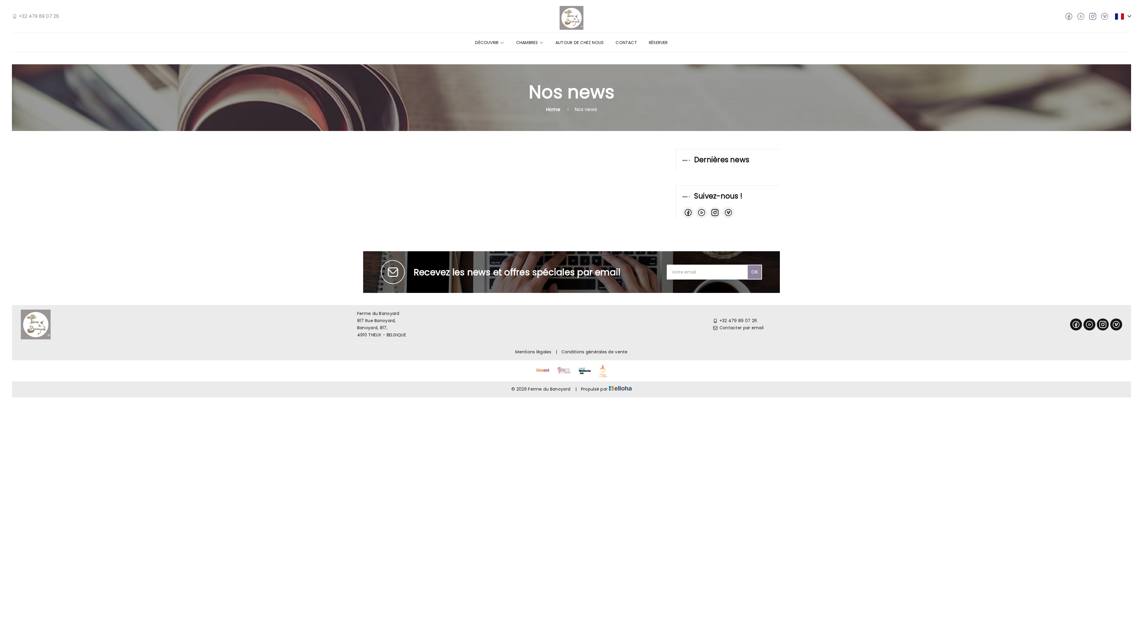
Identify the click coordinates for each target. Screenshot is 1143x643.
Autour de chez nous (579, 43)
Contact (626, 43)
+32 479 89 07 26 (738, 321)
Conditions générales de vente (594, 352)
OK (754, 272)
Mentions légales (533, 352)
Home (553, 109)
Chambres (527, 43)
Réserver (658, 43)
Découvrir (487, 43)
